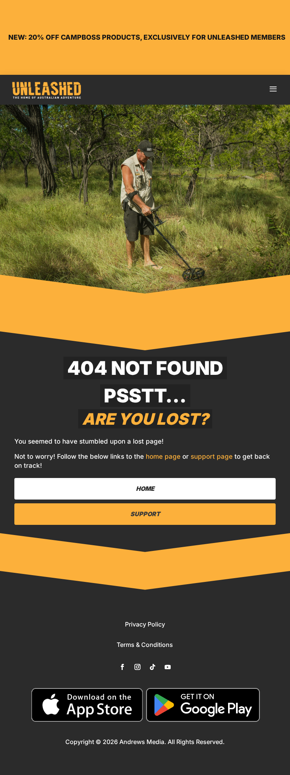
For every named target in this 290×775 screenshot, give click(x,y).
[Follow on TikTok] (153, 667)
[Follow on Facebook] (122, 667)
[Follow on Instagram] (137, 667)
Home (145, 488)
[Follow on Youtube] (168, 667)
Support (145, 514)
